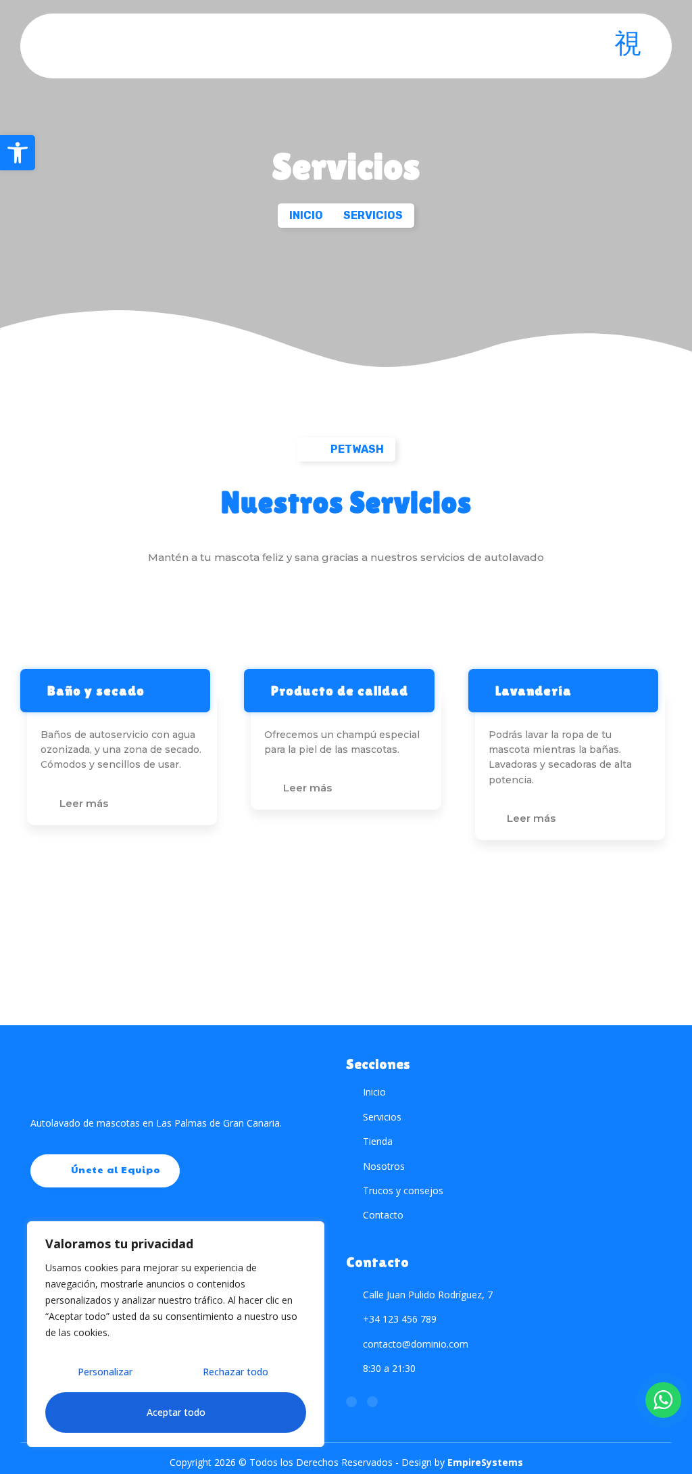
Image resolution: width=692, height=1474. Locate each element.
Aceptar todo (176, 1412)
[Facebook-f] (372, 1401)
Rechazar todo (235, 1371)
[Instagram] (351, 1401)
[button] (17, 152)
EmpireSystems (485, 1462)
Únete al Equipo (116, 1169)
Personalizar (105, 1371)
